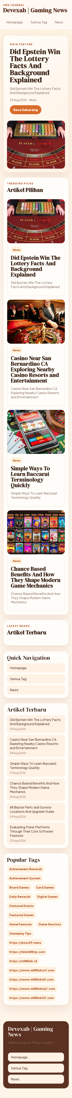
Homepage (14, 22)
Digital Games (47, 896)
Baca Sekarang (25, 110)
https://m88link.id (23, 961)
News (59, 22)
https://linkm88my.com (27, 952)
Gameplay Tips (20, 933)
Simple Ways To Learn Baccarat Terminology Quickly (30, 476)
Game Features (20, 924)
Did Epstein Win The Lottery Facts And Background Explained (35, 266)
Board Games (19, 887)
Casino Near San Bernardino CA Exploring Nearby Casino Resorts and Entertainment (35, 369)
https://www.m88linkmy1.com (32, 988)
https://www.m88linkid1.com (31, 979)
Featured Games (21, 915)
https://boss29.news (25, 942)
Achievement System (24, 878)
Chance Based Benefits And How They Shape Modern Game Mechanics (35, 577)
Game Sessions (50, 924)
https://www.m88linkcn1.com (31, 970)
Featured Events (21, 906)
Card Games (45, 887)
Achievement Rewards (25, 869)
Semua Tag (38, 22)
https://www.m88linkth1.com (31, 998)
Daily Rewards (19, 896)
